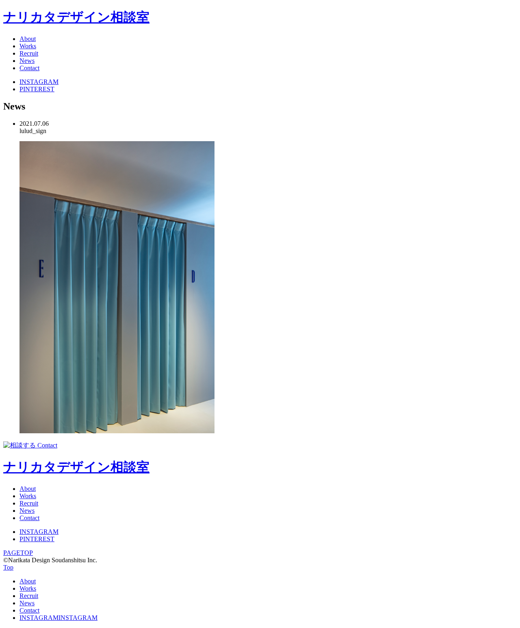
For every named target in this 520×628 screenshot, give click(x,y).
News (27, 60)
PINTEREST (37, 89)
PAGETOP (18, 552)
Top (8, 567)
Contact (29, 68)
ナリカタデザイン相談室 (76, 17)
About (28, 38)
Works (28, 46)
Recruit (29, 53)
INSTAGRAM (39, 81)
